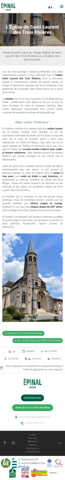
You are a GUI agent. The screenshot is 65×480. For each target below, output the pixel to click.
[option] (32, 368)
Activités (13, 359)
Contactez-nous (32, 397)
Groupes (56, 359)
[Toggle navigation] (62, 6)
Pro (59, 443)
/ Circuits (34, 359)
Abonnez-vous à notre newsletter (32, 407)
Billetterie (51, 351)
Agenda (30, 351)
